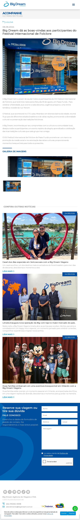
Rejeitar (72, 513)
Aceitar (63, 513)
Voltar (9, 22)
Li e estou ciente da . (55, 454)
